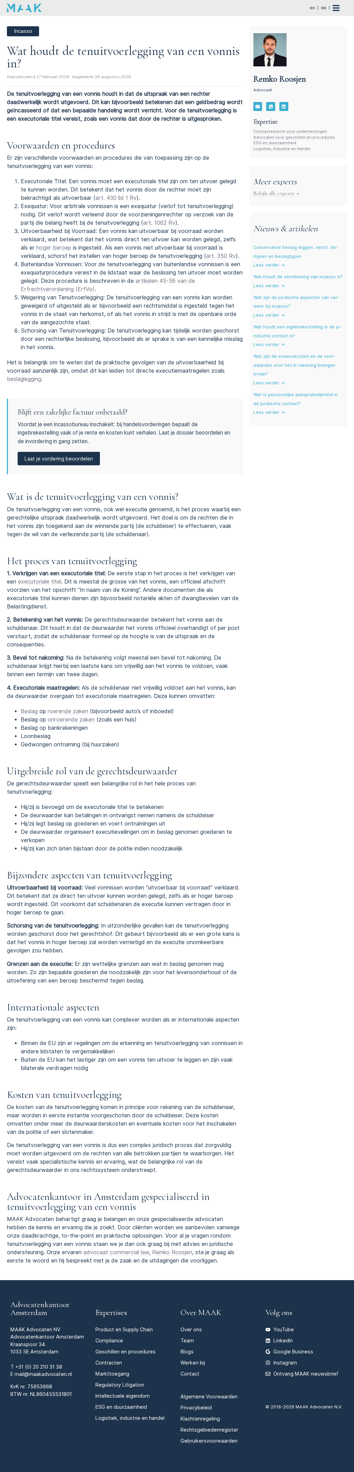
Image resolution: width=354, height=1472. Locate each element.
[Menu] (339, 8)
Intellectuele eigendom (122, 1396)
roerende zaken (68, 711)
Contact (189, 1374)
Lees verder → (269, 265)
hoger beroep (53, 247)
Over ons (191, 1329)
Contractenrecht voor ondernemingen (290, 131)
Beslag (29, 711)
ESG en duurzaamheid (274, 142)
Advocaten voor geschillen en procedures (294, 137)
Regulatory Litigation (119, 1385)
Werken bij (192, 1363)
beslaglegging (24, 379)
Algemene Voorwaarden (208, 1396)
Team (187, 1340)
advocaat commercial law (116, 1252)
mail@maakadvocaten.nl (43, 1374)
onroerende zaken (71, 719)
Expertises (111, 1312)
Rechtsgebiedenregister (209, 1430)
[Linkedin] (283, 106)
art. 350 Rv (221, 256)
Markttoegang (112, 1374)
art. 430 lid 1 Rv (116, 198)
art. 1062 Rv (159, 223)
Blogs (187, 1351)
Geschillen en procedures (125, 1351)
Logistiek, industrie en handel (130, 1418)
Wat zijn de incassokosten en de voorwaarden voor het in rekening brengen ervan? (294, 365)
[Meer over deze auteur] (270, 49)
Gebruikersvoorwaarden (208, 1441)
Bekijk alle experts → (276, 193)
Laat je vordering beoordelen (59, 459)
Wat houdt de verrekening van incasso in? (298, 276)
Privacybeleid (196, 1407)
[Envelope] (257, 106)
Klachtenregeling (200, 1419)
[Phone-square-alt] (270, 106)
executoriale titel (39, 581)
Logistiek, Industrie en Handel (281, 148)
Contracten (108, 1363)
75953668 (39, 1386)
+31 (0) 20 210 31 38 (38, 1367)
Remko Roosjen (172, 1252)
